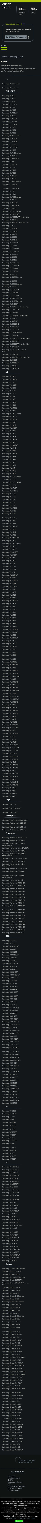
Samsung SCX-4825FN (10, 1066)
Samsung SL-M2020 (9, 1202)
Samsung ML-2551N (9, 626)
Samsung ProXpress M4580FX (13, 930)
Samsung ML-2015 (9, 558)
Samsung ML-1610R (9, 428)
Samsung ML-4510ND (10, 765)
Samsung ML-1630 (9, 442)
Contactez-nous (13, 1490)
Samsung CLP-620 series (11, 181)
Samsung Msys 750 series (11, 808)
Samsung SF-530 (8, 1119)
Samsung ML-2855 (9, 679)
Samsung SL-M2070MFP (11, 1222)
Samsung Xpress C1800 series (13, 1268)
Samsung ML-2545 (9, 612)
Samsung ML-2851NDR (10, 676)
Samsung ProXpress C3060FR (13, 871)
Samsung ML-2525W (10, 601)
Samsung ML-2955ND (10, 702)
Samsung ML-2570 (9, 641)
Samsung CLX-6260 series (12, 332)
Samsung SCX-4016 (9, 981)
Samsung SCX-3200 (9, 943)
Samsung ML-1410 (9, 391)
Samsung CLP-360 (9, 133)
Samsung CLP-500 (9, 161)
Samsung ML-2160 (9, 563)
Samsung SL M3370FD (10, 1170)
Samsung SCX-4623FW (10, 1025)
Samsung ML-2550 (9, 615)
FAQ (9, 1484)
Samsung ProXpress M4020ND (13, 906)
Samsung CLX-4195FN (10, 304)
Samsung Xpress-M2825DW (12, 1424)
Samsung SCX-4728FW (10, 1051)
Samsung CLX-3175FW (10, 251)
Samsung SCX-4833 (9, 1074)
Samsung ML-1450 (9, 399)
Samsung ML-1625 (9, 436)
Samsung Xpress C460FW (11, 1305)
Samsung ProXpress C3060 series (14, 869)
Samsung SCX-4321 (9, 999)
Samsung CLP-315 (9, 107)
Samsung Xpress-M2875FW (12, 1438)
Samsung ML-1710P (9, 488)
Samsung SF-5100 (9, 1111)
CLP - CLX (10, 91)
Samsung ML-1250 (9, 388)
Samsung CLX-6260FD (10, 335)
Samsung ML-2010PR (10, 552)
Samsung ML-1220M (9, 385)
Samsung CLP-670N (9, 200)
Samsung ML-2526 (9, 603)
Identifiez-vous (22, 13)
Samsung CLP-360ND (10, 141)
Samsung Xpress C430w (11, 1299)
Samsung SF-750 (8, 1153)
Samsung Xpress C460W (11, 1307)
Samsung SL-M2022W (10, 1211)
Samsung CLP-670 (9, 194)
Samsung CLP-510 (9, 167)
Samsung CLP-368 (9, 150)
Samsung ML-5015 (9, 779)
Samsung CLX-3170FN (10, 240)
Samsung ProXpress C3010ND (13, 861)
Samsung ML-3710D (9, 739)
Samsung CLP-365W (9, 147)
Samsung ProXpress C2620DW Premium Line (13, 844)
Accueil (4, 57)
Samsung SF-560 (8, 1129)
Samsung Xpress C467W (11, 1310)
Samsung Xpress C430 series (13, 1296)
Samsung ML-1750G (9, 508)
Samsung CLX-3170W (10, 243)
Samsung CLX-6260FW (10, 347)
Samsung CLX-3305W (10, 292)
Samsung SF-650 (8, 1143)
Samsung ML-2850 (9, 659)
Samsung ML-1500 (9, 405)
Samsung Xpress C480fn (11, 1319)
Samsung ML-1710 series (11, 482)
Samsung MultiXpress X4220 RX (14, 823)
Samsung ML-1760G (9, 518)
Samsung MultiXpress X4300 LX (14, 830)
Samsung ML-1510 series (11, 414)
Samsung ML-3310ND (10, 725)
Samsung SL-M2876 (9, 1261)
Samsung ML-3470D (9, 730)
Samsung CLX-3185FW (10, 266)
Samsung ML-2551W (10, 632)
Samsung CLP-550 (9, 173)
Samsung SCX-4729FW (10, 1057)
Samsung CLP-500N (9, 164)
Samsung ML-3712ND (10, 750)
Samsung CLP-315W (9, 113)
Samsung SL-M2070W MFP (12, 1225)
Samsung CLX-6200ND (10, 324)
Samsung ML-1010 (9, 376)
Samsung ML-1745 (9, 502)
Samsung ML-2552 (9, 635)
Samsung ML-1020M (9, 379)
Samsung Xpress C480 (10, 1313)
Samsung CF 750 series (11, 88)
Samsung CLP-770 (9, 226)
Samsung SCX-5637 (9, 1083)
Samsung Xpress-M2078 (11, 1386)
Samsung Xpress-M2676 (11, 1421)
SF (7, 1106)
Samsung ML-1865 (9, 523)
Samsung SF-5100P (9, 1114)
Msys (8, 800)
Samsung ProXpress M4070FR (13, 915)
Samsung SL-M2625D (10, 1232)
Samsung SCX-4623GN (10, 1030)
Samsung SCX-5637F (10, 1086)
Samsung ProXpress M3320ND (13, 883)
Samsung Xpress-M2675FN (12, 1418)
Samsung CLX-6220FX (10, 327)
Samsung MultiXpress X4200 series (15, 820)
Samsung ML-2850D (9, 662)
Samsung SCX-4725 (9, 1036)
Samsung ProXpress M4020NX (13, 910)
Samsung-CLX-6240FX (10, 369)
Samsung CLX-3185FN (10, 263)
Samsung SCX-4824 (9, 1063)
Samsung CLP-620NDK (10, 188)
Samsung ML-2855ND (10, 682)
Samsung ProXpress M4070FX (13, 918)
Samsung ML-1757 (9, 514)
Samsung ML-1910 (9, 529)
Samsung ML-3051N (9, 716)
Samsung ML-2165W (10, 581)
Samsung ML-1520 (9, 422)
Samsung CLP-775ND (10, 231)
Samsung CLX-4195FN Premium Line (15, 307)
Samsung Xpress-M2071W (12, 1383)
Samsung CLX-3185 (9, 260)
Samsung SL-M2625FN (10, 1238)
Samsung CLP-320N (9, 119)
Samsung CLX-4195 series (12, 301)
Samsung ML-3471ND (10, 733)
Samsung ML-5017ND (10, 785)
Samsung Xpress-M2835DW (12, 1433)
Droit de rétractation (15, 1488)
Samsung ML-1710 (9, 479)
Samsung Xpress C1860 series (13, 1277)
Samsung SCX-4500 (9, 1005)
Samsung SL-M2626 (9, 1243)
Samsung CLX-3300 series (12, 277)
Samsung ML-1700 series (11, 477)
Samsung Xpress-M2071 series (13, 1374)
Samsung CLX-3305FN (10, 287)
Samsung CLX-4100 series (12, 298)
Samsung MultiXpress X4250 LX (14, 827)
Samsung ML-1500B (9, 408)
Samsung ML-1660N (9, 454)
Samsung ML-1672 (9, 465)
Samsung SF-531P (9, 1122)
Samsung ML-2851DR (10, 673)
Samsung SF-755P (9, 1156)
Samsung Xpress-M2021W (12, 1340)
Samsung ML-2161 (9, 566)
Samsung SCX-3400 (9, 961)
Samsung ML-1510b (9, 416)
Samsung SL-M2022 (9, 1208)
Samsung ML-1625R (9, 439)
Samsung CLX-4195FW (10, 310)
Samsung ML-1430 (9, 394)
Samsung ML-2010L (9, 546)
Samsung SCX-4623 (9, 1016)
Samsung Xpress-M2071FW (12, 1380)
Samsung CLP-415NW (10, 159)
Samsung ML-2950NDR (10, 690)
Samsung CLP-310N (9, 104)
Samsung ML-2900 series (11, 685)
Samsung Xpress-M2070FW (12, 1363)
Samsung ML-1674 (9, 468)
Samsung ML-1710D (9, 485)
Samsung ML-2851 (9, 668)
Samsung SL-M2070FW (11, 1219)
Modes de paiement (15, 1482)
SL (7, 1162)
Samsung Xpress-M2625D (11, 1404)
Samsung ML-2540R (9, 609)
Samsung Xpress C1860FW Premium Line (15, 1284)
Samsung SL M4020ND (10, 1190)
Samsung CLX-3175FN (10, 248)
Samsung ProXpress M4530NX (13, 927)
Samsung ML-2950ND (10, 688)
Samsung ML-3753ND (10, 759)
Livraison (11, 1476)
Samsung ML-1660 (9, 451)
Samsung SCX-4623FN (10, 1022)
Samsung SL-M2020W (10, 1205)
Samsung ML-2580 (9, 649)
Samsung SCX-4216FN (10, 996)
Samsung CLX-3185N (10, 268)
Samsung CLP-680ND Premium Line (15, 223)
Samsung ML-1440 (9, 396)
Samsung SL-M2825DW (11, 1249)
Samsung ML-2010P (9, 549)
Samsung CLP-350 (9, 127)
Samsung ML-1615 (9, 431)
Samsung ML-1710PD (10, 491)
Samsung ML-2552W (10, 638)
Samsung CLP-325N (9, 121)
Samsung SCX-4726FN (10, 1042)
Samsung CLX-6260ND (10, 354)
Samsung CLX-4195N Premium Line (15, 315)
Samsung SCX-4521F (10, 1010)
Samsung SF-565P (9, 1138)
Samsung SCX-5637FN (10, 1089)
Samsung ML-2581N (9, 655)
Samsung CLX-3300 (9, 274)
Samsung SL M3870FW (10, 1184)
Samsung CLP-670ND (10, 203)
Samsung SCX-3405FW (10, 975)
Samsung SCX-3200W (10, 946)
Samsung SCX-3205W (10, 955)
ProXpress (10, 833)
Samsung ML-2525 (9, 598)
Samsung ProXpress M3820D (13, 889)
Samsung (13, 57)
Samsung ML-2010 (9, 541)
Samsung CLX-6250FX (10, 330)
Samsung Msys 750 (9, 804)
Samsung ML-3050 (9, 705)
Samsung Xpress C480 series (13, 1316)
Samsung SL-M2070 (9, 1214)
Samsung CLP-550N (9, 176)
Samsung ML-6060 (9, 791)
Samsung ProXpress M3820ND (13, 894)
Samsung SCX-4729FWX (11, 1060)
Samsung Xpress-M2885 (11, 1447)
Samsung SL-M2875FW (11, 1255)
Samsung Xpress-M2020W (12, 1334)
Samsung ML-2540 (9, 606)
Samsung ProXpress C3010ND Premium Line (13, 865)
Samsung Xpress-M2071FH (12, 1377)
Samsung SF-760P (9, 1159)
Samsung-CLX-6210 (9, 360)
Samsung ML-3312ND (10, 728)
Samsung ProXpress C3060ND (13, 880)
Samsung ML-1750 (9, 505)
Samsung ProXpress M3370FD (13, 886)
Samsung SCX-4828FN (10, 1071)
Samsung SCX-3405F (10, 972)
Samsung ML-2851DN (10, 670)
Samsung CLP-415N (9, 156)
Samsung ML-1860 (9, 521)
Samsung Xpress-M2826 (11, 1430)
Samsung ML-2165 (9, 578)
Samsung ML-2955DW (10, 699)
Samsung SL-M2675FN (10, 1246)
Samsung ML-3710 (9, 736)
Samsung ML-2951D (9, 693)
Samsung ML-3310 (9, 719)
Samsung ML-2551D (9, 624)
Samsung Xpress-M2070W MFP (14, 1371)
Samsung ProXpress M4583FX (13, 933)
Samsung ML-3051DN (10, 713)
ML (7, 372)
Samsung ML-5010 (9, 771)
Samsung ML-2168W (10, 586)
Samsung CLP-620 (9, 179)
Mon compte (22, 9)
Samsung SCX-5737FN (10, 1097)
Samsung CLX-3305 (9, 281)
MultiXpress (11, 816)
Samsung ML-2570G (9, 644)
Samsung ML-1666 (9, 459)
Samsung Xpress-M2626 (11, 1415)
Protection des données (16, 1486)
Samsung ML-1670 (9, 462)
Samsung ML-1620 (9, 434)
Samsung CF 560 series (11, 84)
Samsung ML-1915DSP (10, 538)
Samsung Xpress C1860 (11, 1274)
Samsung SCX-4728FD (10, 1047)
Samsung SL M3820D (10, 1173)
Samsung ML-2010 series (11, 543)
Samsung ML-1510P (9, 419)
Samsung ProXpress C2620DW (13, 841)
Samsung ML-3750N (9, 753)
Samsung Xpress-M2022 (11, 1343)
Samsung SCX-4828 (9, 1069)
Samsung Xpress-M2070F (11, 1360)
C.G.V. (10, 1480)
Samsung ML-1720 (9, 494)
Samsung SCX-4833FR (10, 1080)
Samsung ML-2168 (9, 583)
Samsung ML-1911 (9, 532)
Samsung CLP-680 (9, 208)
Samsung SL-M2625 (9, 1228)
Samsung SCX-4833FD (10, 1077)
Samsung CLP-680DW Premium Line (15, 217)
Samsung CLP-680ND (10, 220)
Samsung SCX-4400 (9, 1002)
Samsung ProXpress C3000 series (14, 858)
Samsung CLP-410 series (11, 153)
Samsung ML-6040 (9, 788)
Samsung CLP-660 (9, 191)
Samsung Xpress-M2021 (11, 1337)
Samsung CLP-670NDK (10, 205)
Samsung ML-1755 (9, 511)
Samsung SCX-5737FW (10, 1100)
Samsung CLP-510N (9, 170)
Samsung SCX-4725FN (10, 1039)
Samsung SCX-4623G (10, 1027)
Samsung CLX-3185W (10, 271)
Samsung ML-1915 (9, 535)
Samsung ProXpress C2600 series (14, 838)
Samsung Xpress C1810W (11, 1271)
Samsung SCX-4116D (10, 986)
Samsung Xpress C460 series (13, 1302)
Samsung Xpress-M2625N (11, 1413)
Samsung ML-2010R (9, 555)
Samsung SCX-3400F (10, 963)
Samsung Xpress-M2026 (11, 1349)
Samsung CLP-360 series (11, 136)
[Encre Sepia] (7, 5)
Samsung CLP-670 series (11, 197)
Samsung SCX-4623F (10, 1019)
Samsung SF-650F (9, 1147)
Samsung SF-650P (9, 1150)
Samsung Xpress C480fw (11, 1322)
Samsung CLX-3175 (9, 246)
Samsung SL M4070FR (10, 1195)
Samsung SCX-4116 (9, 983)
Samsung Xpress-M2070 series (13, 1357)
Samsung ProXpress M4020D (13, 903)
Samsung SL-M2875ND (10, 1258)
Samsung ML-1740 (9, 499)
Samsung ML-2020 (9, 561)
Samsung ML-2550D (9, 618)
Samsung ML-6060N (9, 793)
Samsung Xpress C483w (11, 1327)
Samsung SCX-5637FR (10, 1092)
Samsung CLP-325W (9, 124)
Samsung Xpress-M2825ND (12, 1427)
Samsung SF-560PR (9, 1132)
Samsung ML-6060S (9, 796)
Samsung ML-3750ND (10, 756)
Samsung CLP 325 (9, 96)
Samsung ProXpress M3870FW (13, 900)
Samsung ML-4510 (9, 762)
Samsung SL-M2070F (10, 1217)
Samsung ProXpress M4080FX (13, 921)
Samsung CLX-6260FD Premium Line (15, 338)
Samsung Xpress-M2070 (11, 1354)
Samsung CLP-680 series (11, 211)
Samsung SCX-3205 (9, 949)
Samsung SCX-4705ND (10, 1033)
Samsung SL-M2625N (10, 1241)
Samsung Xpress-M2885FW (12, 1450)
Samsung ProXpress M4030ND (13, 913)
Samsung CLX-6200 (9, 318)
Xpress (9, 1264)
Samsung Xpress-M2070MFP (13, 1366)
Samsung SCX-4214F (10, 989)
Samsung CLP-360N (9, 139)
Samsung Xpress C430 (10, 1293)
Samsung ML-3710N (9, 742)
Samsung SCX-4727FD (10, 1045)
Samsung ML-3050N (9, 708)
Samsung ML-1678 (9, 474)
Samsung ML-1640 (9, 448)
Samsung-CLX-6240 (9, 366)
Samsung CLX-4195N (10, 312)
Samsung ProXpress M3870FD (13, 897)
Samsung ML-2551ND (10, 629)
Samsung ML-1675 (9, 471)
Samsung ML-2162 (9, 569)
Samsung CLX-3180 (9, 257)
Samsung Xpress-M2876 (11, 1444)
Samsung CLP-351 (9, 130)
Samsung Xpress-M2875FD (12, 1436)
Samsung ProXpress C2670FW (13, 851)
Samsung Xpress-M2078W (12, 1398)
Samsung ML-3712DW (10, 748)
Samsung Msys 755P (10, 812)
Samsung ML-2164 (9, 572)
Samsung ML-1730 (9, 497)
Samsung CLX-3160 (9, 237)
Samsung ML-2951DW (10, 696)
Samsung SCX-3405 (9, 969)
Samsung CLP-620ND (10, 184)
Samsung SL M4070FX (10, 1199)
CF (7, 79)
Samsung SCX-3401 (9, 966)
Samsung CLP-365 (9, 144)
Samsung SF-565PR (9, 1141)
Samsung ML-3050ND (10, 710)
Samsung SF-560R (9, 1135)
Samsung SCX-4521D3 (10, 1007)
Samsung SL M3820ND (10, 1178)
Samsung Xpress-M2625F (11, 1407)
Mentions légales (14, 1478)
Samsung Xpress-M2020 (11, 1331)
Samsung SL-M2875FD (10, 1252)
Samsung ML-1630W (10, 445)
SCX (8, 936)
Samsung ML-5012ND (10, 776)
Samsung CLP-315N (9, 110)
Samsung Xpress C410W (11, 1287)
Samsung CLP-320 (9, 116)
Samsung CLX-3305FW (10, 290)
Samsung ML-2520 (9, 595)
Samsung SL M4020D (10, 1187)
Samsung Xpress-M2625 (11, 1401)
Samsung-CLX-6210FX (10, 363)
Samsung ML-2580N (9, 652)
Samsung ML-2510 (9, 592)
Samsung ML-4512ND (10, 768)
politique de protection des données (22, 1518)
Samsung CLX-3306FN (10, 295)
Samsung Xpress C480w (11, 1325)
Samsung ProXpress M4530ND (13, 924)
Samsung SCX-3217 (9, 958)
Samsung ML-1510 (9, 411)
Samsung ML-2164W (10, 575)
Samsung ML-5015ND (10, 782)
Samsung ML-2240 (9, 589)
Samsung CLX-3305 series (12, 284)
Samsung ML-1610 (9, 425)
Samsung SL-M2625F (10, 1235)
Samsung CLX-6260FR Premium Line (15, 344)
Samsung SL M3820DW (10, 1175)
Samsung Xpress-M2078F (11, 1393)
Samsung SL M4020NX (10, 1193)
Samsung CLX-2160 (9, 234)
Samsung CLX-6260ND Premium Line (16, 357)
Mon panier (34, 9)
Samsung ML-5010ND (10, 773)
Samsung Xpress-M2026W (12, 1351)
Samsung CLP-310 (9, 101)
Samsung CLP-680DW (10, 214)
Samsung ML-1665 (9, 456)
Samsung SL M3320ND (10, 1167)
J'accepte (19, 1521)
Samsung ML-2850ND (10, 665)
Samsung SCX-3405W (10, 978)
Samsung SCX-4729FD (10, 1054)
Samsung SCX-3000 (9, 941)
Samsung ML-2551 (9, 621)
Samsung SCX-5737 (9, 1094)
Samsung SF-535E (9, 1125)
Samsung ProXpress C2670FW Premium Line (13, 854)
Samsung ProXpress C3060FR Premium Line (13, 876)
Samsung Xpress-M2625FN (12, 1410)
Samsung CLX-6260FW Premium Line (14, 350)
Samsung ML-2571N (9, 646)
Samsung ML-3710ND (10, 745)
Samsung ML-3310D (9, 722)
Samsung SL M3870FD (10, 1181)
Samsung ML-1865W (10, 526)
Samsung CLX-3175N (10, 254)
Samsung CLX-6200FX (10, 321)
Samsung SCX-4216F (10, 992)
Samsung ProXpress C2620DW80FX (15, 848)
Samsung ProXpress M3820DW (13, 891)
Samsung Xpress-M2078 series (13, 1389)
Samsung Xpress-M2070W (12, 1369)
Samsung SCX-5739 (9, 1103)
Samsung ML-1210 (9, 382)
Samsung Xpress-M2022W (12, 1346)
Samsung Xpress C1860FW (12, 1280)
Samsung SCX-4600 (9, 1013)
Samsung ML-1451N (9, 402)
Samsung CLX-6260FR (10, 341)
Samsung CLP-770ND (10, 228)
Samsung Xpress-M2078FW (12, 1395)
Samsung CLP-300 (9, 99)
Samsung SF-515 (8, 1117)
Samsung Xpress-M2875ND (12, 1441)
